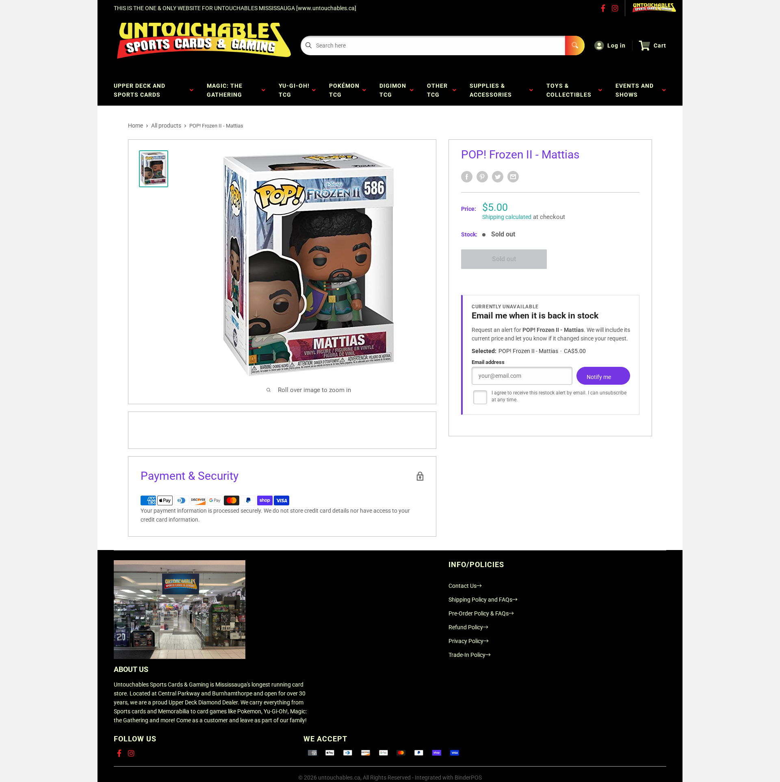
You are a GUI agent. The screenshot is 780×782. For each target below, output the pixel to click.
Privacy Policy (465, 641)
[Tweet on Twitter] (497, 176)
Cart (660, 45)
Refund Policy (465, 627)
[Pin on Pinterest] (482, 176)
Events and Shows (634, 90)
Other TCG (437, 90)
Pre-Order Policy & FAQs (478, 613)
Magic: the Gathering (226, 90)
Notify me (599, 377)
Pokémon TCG (344, 90)
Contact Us (462, 586)
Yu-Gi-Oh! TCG (294, 90)
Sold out (504, 259)
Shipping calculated (506, 217)
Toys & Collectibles (570, 90)
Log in (616, 45)
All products (166, 125)
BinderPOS (468, 777)
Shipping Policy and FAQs (480, 599)
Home (135, 125)
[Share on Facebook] (466, 176)
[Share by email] (513, 176)
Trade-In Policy (466, 655)
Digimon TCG (392, 90)
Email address (488, 362)
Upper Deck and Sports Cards (139, 90)
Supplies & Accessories (492, 90)
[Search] (575, 45)
